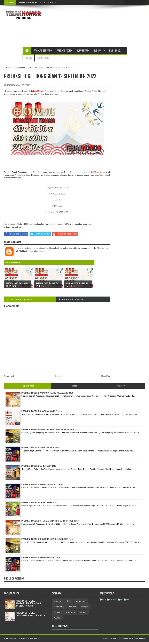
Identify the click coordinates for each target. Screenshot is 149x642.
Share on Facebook (18, 234)
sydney (83, 612)
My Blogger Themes (137, 638)
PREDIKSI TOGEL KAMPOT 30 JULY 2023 (37, 2)
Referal (28, 58)
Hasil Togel (114, 50)
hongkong (59, 606)
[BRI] (120, 600)
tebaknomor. (11, 227)
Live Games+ (99, 50)
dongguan (27, 85)
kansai (57, 612)
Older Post (105, 376)
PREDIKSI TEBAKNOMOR (29, 638)
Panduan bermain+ (43, 50)
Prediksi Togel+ (64, 50)
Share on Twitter (42, 234)
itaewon (72, 606)
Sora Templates (118, 638)
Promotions (43, 58)
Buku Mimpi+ (83, 50)
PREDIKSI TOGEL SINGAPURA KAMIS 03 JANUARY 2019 (28, 603)
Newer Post (9, 376)
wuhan (57, 618)
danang (57, 601)
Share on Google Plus (67, 234)
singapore (70, 612)
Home (57, 376)
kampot (84, 606)
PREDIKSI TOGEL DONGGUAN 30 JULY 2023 (30, 614)
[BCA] (103, 600)
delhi (69, 601)
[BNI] (126, 600)
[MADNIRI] (112, 600)
